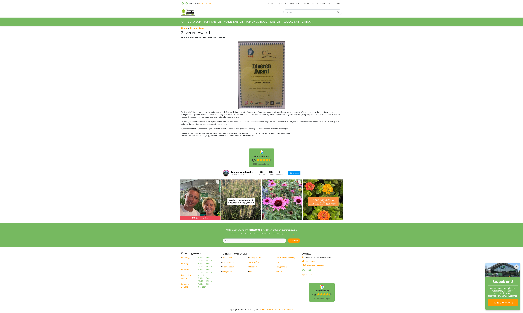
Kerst (251, 271)
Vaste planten (255, 257)
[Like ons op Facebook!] (182, 3)
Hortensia (280, 271)
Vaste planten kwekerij (285, 257)
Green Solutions (267, 309)
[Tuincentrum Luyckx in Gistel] (188, 12)
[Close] (516, 266)
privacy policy (290, 234)
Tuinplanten (227, 257)
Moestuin (253, 267)
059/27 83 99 (205, 3)
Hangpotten (227, 271)
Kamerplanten (228, 262)
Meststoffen (254, 262)
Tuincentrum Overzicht (284, 309)
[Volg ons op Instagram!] (186, 3)
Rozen (278, 262)
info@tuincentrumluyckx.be (313, 265)
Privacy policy (307, 275)
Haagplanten (281, 267)
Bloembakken (228, 267)
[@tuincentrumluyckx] (226, 173)
